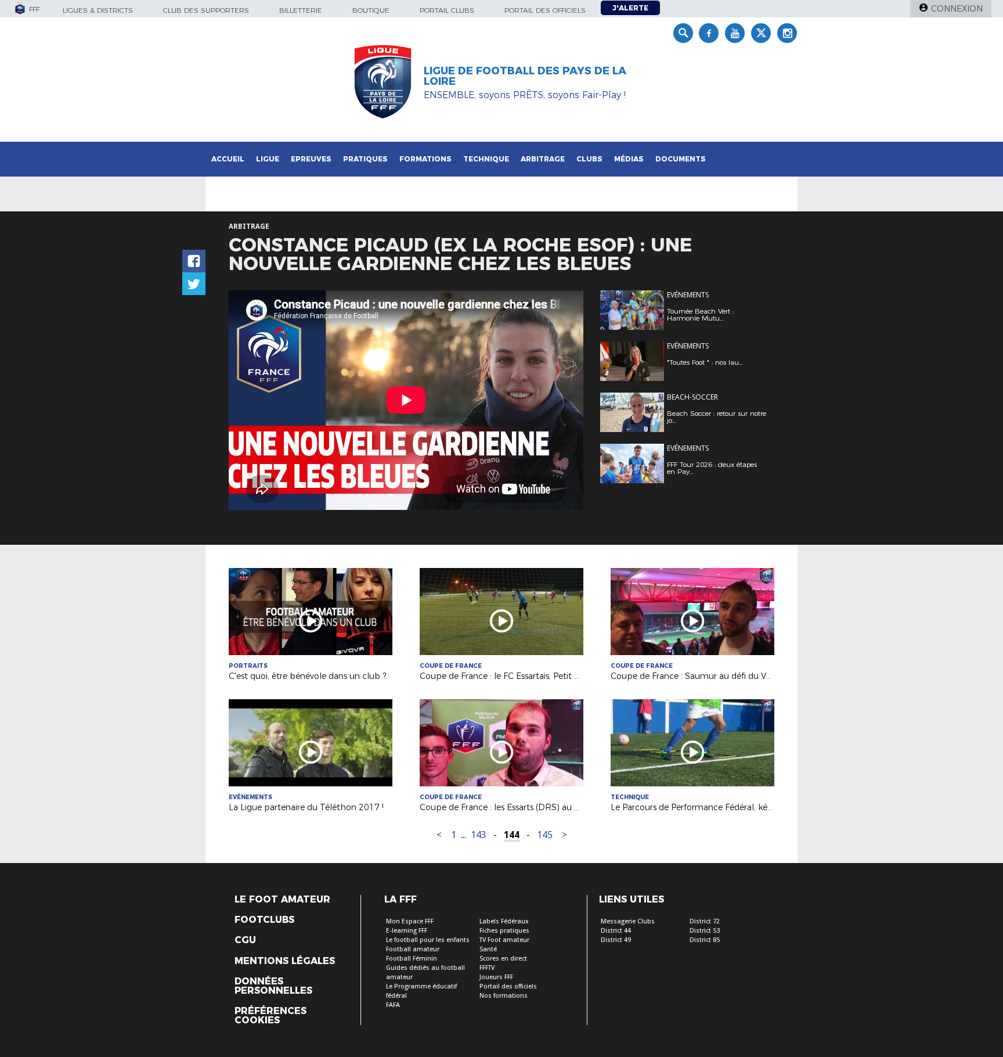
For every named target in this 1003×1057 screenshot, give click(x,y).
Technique (486, 158)
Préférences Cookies (270, 1015)
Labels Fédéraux (504, 921)
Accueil (227, 158)
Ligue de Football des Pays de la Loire (525, 76)
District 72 (705, 921)
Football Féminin (411, 958)
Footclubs (264, 920)
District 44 (616, 930)
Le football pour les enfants (428, 940)
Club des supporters (206, 10)
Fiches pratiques (504, 930)
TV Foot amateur (504, 940)
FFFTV (487, 968)
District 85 (705, 940)
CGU (245, 940)
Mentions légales (284, 961)
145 (545, 834)
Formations (425, 158)
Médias (629, 158)
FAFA (393, 1005)
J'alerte (630, 7)
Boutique (370, 10)
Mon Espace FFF (410, 921)
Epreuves (311, 158)
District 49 (616, 940)
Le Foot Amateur (282, 899)
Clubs (589, 158)
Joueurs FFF (496, 977)
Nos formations (503, 996)
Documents (680, 158)
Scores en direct (503, 958)
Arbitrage (543, 158)
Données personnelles (273, 986)
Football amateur (412, 949)
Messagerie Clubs (628, 921)
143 (478, 834)
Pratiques (365, 158)
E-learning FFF (406, 930)
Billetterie (300, 10)
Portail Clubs (447, 10)
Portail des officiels (545, 10)
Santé (488, 949)
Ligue (267, 158)
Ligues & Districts (98, 10)
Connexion (957, 8)
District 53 (705, 930)
